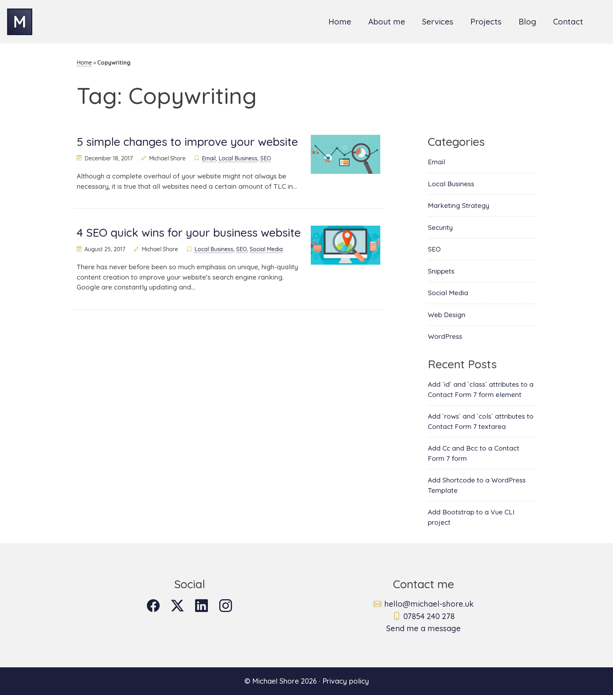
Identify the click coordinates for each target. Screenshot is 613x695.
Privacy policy (345, 681)
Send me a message (423, 628)
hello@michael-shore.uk (429, 604)
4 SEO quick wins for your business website (189, 232)
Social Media (266, 249)
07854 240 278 (429, 616)
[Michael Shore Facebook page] (153, 605)
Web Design (446, 314)
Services (437, 22)
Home (339, 22)
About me (386, 22)
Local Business (238, 158)
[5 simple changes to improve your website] (345, 153)
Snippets (441, 271)
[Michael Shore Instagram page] (225, 605)
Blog (527, 22)
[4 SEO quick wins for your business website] (345, 244)
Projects (486, 22)
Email (209, 158)
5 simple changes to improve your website (187, 141)
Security (440, 227)
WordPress (445, 336)
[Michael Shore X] (177, 605)
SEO (265, 158)
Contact (568, 22)
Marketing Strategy (458, 205)
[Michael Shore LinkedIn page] (201, 605)
